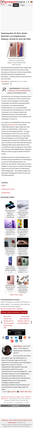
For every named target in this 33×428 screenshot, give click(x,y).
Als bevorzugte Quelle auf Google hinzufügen (18, 332)
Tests (9, 5)
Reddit (3, 185)
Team (10, 420)
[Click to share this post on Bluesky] (16, 337)
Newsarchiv (28, 397)
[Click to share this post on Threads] (11, 337)
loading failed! (4, 406)
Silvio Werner (5, 81)
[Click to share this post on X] (20, 337)
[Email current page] (21, 341)
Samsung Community (7, 189)
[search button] (27, 2)
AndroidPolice (5, 193)
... (30, 5)
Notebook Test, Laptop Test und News (11, 397)
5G (11, 84)
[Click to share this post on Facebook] (7, 337)
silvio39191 (12, 392)
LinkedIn (21, 392)
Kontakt (24, 420)
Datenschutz (17, 420)
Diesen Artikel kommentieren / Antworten (14, 312)
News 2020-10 (4, 398)
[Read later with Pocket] (29, 337)
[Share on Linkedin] (16, 341)
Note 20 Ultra (11, 125)
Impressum (4, 420)
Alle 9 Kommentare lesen (8, 309)
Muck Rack (28, 392)
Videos (22, 5)
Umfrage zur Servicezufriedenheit (18, 90)
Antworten (20, 309)
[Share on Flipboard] (12, 341)
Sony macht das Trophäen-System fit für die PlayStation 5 (23, 321)
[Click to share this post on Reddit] (24, 337)
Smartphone (5, 84)
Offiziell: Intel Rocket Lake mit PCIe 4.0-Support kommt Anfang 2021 (9, 323)
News (16, 5)
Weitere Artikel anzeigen (16, 294)
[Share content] (3, 338)
